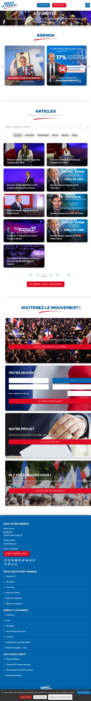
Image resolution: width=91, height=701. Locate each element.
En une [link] (55, 135)
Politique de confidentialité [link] (18, 642)
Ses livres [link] (10, 587)
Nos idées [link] (10, 582)
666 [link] (69, 275)
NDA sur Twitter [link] (13, 593)
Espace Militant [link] (13, 659)
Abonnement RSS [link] (14, 675)
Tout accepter (83, 692)
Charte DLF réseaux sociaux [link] (18, 664)
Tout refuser (26, 697)
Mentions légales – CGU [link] (16, 648)
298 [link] (30, 275)
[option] (25, 67)
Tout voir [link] (17, 135)
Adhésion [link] (10, 615)
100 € (29, 387)
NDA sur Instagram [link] (14, 603)
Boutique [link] (10, 626)
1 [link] (20, 275)
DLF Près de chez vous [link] (15, 631)
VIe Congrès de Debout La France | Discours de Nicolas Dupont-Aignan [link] (23, 261)
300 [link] (44, 275)
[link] (87, 5)
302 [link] (57, 275)
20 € (29, 380)
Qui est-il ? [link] (11, 576)
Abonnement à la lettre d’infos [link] (19, 670)
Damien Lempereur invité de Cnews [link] (67, 213)
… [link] (25, 275)
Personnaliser (40, 697)
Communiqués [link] (43, 135)
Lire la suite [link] (12, 165)
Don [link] (8, 620)
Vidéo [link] (74, 135)
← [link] (16, 275)
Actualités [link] (29, 135)
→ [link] (75, 275)
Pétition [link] (65, 135)
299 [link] (37, 275)
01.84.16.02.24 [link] (10, 544)
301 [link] (50, 275)
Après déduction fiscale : (19, 393)
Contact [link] (10, 637)
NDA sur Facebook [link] (14, 598)
